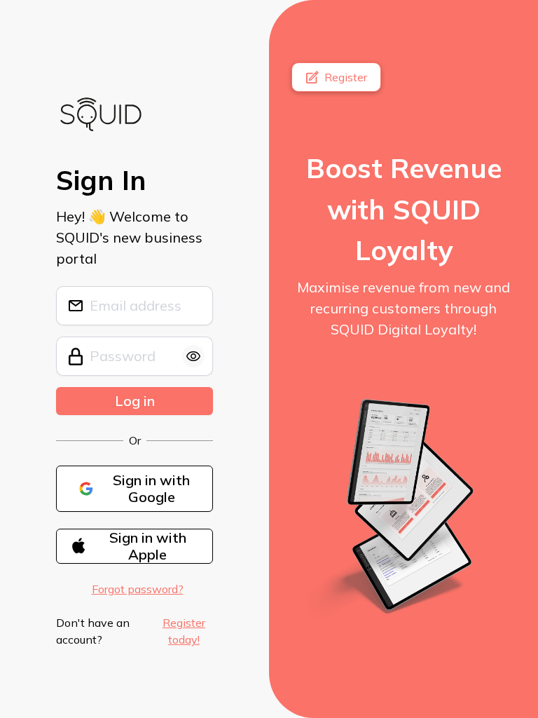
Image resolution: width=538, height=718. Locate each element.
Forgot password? (138, 589)
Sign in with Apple (147, 546)
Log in (135, 400)
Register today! (184, 631)
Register (345, 77)
